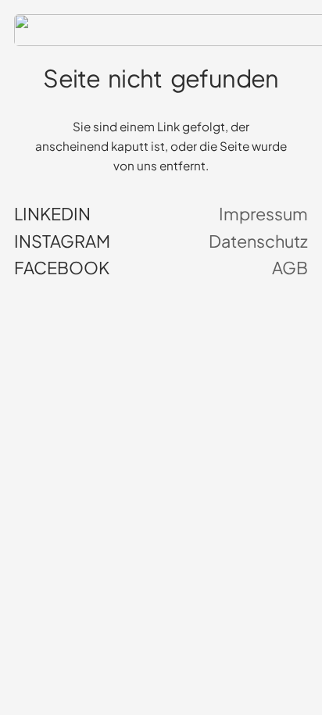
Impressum (263, 214)
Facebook (61, 268)
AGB (290, 268)
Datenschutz (258, 241)
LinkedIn (52, 214)
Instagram (62, 241)
